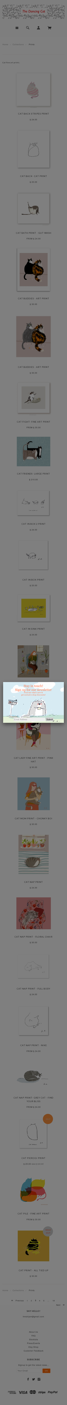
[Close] (64, 682)
